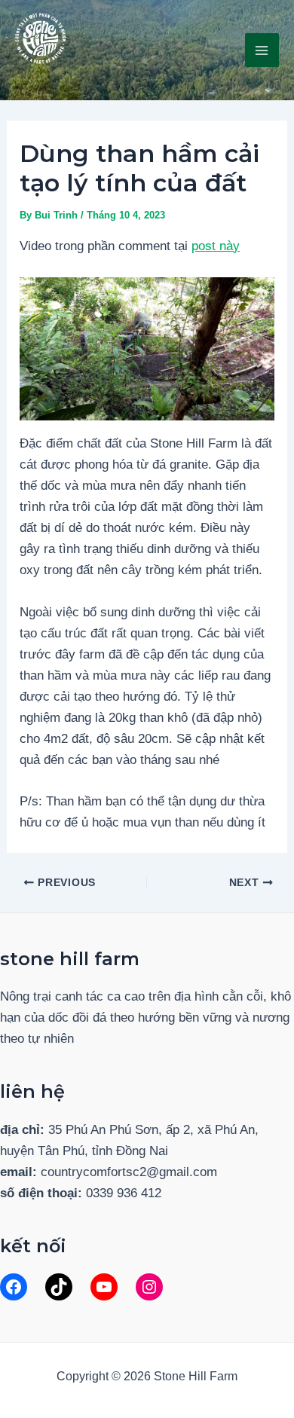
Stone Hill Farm (92, 75)
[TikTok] (58, 1286)
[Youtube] (104, 1286)
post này (215, 246)
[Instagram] (149, 1286)
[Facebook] (13, 1286)
